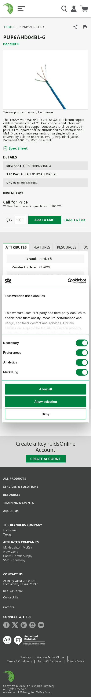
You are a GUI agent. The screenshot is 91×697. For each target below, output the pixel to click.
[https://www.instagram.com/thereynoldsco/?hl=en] (33, 624)
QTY (9, 220)
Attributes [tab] (16, 247)
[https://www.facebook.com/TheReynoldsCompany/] (7, 624)
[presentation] (16, 247)
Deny (45, 414)
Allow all (45, 389)
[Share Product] (75, 27)
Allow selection (45, 401)
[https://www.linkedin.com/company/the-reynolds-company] (25, 624)
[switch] (82, 352)
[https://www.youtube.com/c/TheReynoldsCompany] (42, 624)
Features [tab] (41, 247)
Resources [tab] (66, 247)
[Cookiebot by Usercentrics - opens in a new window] (67, 281)
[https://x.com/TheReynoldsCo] (16, 624)
